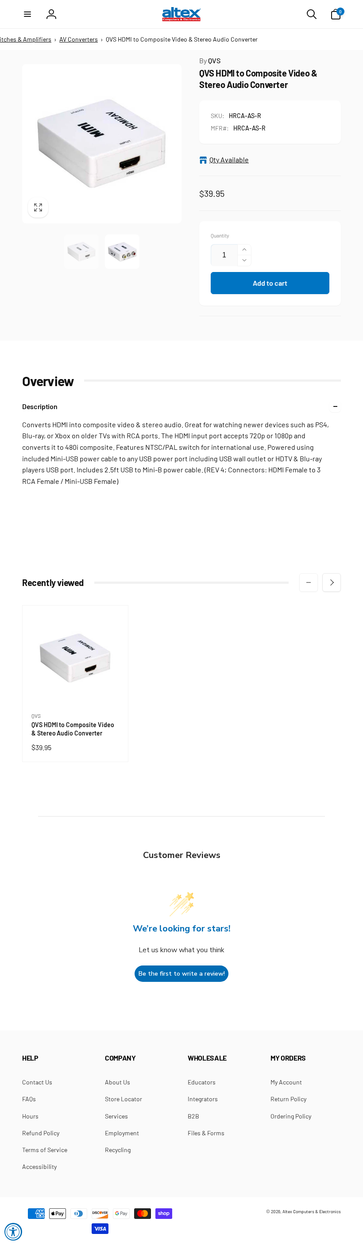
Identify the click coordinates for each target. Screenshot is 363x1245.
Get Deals (137, 661)
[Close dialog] (303, 559)
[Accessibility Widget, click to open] (13, 1232)
